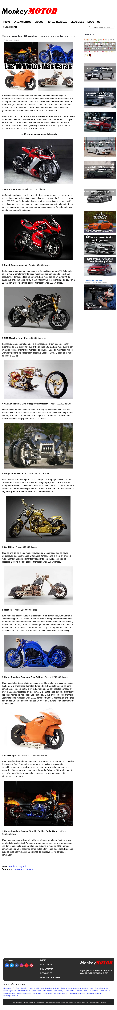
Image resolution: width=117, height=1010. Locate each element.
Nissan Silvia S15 (24, 991)
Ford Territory (58, 991)
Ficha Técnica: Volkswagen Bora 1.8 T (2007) (99, 143)
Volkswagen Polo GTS (10, 996)
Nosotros (93, 22)
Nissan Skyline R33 (101, 988)
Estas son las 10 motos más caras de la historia (38, 36)
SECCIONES (46, 973)
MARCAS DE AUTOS (50, 977)
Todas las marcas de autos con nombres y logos (77, 988)
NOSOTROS (46, 964)
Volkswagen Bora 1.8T (60, 993)
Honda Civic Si (34, 988)
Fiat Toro (16, 988)
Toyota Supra (47, 993)
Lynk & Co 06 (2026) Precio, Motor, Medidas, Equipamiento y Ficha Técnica (100, 95)
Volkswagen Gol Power (77, 993)
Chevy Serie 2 (105, 991)
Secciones (77, 22)
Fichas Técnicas (57, 22)
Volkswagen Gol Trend (94, 993)
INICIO (43, 960)
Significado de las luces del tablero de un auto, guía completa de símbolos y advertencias (100, 46)
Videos (39, 22)
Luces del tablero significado (49, 988)
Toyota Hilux (37, 993)
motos (30, 869)
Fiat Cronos (7, 988)
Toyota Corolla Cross (24, 993)
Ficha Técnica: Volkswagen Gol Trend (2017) (99, 119)
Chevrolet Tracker (9, 993)
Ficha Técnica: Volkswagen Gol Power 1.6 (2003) (99, 69)
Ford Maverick (69, 991)
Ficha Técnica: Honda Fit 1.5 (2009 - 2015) (100, 193)
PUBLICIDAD (46, 969)
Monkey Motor (28, 1002)
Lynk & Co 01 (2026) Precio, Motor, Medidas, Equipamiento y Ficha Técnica (100, 169)
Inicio (6, 22)
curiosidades (19, 869)
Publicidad (10, 27)
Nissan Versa (36, 991)
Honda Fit (24, 988)
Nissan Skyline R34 (9, 991)
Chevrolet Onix (93, 991)
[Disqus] (39, 918)
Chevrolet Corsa (81, 991)
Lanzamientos (22, 22)
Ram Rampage (47, 991)
